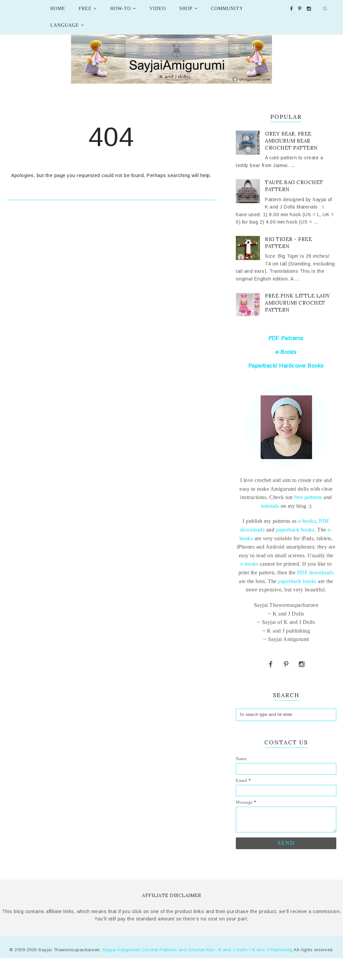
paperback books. (296, 530)
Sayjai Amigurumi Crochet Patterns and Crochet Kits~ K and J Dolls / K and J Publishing (197, 949)
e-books (307, 521)
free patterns (307, 497)
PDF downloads (315, 572)
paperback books (297, 581)
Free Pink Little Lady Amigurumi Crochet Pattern (297, 303)
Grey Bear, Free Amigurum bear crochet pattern (291, 141)
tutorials (270, 506)
